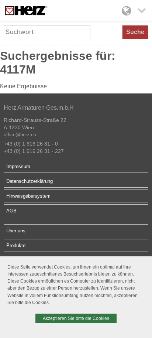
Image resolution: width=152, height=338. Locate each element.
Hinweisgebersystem (28, 196)
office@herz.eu (20, 134)
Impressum (18, 166)
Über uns (15, 230)
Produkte (15, 245)
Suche (135, 32)
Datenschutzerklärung (29, 181)
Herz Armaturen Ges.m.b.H (39, 108)
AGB (11, 211)
